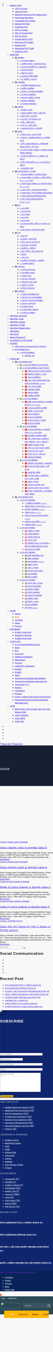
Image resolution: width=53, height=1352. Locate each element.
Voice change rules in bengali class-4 (23, 867)
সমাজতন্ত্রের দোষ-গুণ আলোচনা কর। (16, 1000)
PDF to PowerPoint (24, 33)
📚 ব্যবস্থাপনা (20, 266)
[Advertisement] (26, 813)
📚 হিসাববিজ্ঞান (20, 291)
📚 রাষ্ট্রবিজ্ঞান (19, 57)
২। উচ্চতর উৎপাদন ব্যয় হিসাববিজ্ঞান (31, 297)
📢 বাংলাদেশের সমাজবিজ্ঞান (33, 595)
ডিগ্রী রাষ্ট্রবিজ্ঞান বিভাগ (22, 349)
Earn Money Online (14, 1164)
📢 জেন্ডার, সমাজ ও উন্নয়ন (34, 583)
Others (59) (10, 1129)
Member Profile (17, 325)
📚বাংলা (17, 205)
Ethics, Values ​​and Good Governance (33, 696)
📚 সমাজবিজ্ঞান (20, 82)
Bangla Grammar (23, 635)
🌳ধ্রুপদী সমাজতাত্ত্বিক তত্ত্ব (34, 555)
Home (11, 1314)
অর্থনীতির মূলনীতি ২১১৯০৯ (33, 524)
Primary (18, 663)
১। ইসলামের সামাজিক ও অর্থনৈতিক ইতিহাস (33, 174)
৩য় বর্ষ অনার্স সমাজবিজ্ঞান (27, 552)
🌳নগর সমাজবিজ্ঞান (31, 574)
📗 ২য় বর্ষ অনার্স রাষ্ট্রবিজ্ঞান (29, 398)
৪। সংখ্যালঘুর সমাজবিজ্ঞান (28, 94)
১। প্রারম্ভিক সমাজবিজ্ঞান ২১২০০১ (36, 503)
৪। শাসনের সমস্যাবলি (26, 70)
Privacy (18, 626)
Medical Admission (24, 656)
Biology (18, 687)
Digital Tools (16, 5)
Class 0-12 (23, 1314)
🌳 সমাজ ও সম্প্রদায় (32, 567)
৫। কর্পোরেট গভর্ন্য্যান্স (26, 306)
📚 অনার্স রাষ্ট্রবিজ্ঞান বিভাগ (23, 361)
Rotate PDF (20, 45)
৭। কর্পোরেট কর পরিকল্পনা (27, 312)
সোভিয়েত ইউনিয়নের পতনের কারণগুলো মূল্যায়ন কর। (21, 1003)
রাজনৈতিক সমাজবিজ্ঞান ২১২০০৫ (35, 509)
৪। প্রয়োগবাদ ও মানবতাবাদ (28, 245)
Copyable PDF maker (25, 20)
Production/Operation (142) (18, 1116)
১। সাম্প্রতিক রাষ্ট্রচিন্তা (27, 60)
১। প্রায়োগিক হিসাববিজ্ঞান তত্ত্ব (29, 294)
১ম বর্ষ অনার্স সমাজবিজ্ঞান (27, 500)
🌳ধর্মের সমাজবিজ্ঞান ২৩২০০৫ (34, 561)
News (17, 623)
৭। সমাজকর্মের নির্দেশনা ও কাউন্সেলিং (31, 128)
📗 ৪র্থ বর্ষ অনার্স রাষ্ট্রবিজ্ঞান (29, 460)
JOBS (12, 706)
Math (17, 675)
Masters (35, 1314)
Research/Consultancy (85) (18, 1119)
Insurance (10, 1155)
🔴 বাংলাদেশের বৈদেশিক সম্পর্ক (34, 484)
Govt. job (19, 653)
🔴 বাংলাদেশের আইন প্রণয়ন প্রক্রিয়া (37, 487)
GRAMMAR (15, 629)
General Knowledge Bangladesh (30, 678)
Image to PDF (21, 51)
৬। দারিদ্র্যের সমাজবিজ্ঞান (27, 100)
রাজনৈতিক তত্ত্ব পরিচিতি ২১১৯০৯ (35, 521)
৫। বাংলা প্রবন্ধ (25, 220)
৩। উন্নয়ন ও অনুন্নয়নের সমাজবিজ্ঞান (31, 91)
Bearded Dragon (13, 1143)
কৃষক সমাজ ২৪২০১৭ (31, 607)
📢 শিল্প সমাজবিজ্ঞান (31, 604)
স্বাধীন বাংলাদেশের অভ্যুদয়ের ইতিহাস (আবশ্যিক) (30, 346)
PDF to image (21, 30)
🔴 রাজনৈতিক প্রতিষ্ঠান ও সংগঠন (35, 374)
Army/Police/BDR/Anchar (27, 644)
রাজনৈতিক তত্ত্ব (30, 355)
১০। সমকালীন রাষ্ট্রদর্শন (27, 263)
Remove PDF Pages (24, 42)
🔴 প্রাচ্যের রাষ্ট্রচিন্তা (32, 414)
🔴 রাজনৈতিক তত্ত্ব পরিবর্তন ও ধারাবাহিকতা (38, 463)
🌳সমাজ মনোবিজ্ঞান (31, 577)
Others (8, 1167)
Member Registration (20, 328)
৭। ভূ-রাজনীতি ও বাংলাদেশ (28, 79)
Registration (13, 1298)
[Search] (24, 947)
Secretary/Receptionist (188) (19, 1122)
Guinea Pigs (10, 1152)
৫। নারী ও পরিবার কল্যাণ (27, 122)
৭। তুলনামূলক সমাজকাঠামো (28, 103)
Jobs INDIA (20, 718)
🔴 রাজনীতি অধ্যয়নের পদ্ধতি (34, 444)
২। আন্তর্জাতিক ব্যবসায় (27, 272)
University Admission (25, 666)
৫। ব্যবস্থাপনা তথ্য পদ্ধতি (28, 282)
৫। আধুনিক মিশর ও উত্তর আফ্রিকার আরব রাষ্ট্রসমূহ (36, 192)
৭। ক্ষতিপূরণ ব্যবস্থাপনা (27, 288)
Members (14, 331)
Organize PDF (21, 27)
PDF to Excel (21, 8)
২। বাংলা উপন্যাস (25, 211)
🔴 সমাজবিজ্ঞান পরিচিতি (32, 389)
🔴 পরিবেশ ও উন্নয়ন (32, 481)
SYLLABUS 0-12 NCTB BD (21, 340)
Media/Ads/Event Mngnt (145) (19, 1107)
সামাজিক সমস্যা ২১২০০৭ (33, 512)
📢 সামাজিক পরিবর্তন (31, 598)
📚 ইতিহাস (18, 131)
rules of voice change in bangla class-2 (25, 906)
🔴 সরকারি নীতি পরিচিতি (32, 472)
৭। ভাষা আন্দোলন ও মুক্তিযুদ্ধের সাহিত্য (32, 229)
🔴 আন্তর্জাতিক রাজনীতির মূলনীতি (36, 435)
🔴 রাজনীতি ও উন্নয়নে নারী (34, 411)
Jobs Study (12, 1200)
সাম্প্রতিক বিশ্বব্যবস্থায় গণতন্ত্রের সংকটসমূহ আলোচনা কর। (23, 1006)
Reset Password (17, 337)
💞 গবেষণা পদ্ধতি (31, 540)
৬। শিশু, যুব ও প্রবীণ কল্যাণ (28, 125)
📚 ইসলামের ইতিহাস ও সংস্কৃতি (25, 171)
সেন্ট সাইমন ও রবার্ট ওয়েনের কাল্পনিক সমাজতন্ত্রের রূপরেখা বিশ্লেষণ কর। (27, 991)
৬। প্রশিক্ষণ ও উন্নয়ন (27, 285)
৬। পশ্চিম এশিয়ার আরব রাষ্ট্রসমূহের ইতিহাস (33, 196)
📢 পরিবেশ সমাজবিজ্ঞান (32, 592)
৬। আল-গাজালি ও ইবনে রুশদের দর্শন (31, 251)
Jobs (9, 1197)
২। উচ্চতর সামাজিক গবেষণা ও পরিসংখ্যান (33, 113)
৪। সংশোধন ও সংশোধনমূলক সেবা (30, 119)
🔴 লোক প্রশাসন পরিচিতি (33, 386)
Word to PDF (21, 11)
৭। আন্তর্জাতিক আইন (27, 168)
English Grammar (23, 638)
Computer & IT (22, 684)
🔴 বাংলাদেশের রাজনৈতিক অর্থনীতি (36, 408)
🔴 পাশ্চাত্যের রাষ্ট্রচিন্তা (33, 377)
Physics (18, 693)
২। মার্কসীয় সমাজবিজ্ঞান (27, 88)
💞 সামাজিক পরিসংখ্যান (32, 537)
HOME (13, 610)
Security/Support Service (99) (19, 1125)
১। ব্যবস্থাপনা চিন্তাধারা (27, 269)
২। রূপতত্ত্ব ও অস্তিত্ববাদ (28, 239)
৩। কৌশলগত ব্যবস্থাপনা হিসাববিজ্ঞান (31, 300)
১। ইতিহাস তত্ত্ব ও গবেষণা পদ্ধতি (30, 134)
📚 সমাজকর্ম (19, 106)
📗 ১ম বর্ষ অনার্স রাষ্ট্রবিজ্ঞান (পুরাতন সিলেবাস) (34, 368)
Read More (5, 859)
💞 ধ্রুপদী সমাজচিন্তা (32, 534)
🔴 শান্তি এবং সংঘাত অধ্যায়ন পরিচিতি (37, 448)
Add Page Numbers (24, 17)
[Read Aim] (11, 1305)
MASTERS (14, 54)
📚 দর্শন (17, 232)
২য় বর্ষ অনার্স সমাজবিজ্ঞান (27, 527)
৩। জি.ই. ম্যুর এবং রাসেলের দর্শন (30, 242)
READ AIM (9, 1289)
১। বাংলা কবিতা (24, 208)
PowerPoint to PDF (24, 39)
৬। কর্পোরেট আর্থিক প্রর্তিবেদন (29, 309)
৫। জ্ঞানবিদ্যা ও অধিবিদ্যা (27, 248)
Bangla (18, 669)
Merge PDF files (22, 23)
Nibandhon (20, 660)
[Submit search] (49, 1305)
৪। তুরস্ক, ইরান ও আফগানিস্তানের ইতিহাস (33, 189)
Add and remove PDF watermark (31, 14)
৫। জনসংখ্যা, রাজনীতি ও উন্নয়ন (30, 97)
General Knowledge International (31, 681)
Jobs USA (19, 721)
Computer (12, 1179)
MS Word (14, 334)
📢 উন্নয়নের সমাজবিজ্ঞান (33, 586)
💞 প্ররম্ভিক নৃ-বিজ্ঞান (32, 530)
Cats (7, 1146)
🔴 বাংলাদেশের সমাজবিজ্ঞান (33, 417)
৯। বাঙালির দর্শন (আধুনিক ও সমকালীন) (32, 260)
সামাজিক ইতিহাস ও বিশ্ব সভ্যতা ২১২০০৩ (38, 506)
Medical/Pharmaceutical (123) (19, 1110)
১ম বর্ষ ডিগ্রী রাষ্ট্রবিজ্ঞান (27, 352)
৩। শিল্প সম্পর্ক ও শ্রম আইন (28, 116)
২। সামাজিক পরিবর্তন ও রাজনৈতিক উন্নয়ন (33, 63)
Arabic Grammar (23, 632)
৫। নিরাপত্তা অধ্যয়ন (26, 73)
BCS (17, 650)
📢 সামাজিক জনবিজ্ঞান (32, 589)
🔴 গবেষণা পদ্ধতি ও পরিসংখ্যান (35, 454)
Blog (17, 617)
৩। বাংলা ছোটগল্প (25, 214)
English (18, 672)
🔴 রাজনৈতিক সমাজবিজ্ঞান (33, 457)
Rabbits (8, 1161)
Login (3, 1298)
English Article (11, 1140)
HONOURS (14, 358)
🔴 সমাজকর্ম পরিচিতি (31, 392)
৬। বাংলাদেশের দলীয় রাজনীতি (29, 76)
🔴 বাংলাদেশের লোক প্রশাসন (34, 451)
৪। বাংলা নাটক (24, 217)
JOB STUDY (15, 641)
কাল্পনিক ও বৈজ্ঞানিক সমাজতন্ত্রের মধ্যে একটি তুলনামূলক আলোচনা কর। (27, 994)
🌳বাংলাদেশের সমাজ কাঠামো (34, 570)
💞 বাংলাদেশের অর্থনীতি (32, 549)
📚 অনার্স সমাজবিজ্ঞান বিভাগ (24, 497)
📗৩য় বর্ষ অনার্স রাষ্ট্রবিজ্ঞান (28, 426)
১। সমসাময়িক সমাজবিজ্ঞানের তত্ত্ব (30, 85)
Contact (19, 620)
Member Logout (17, 322)
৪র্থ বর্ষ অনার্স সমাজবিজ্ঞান (27, 580)
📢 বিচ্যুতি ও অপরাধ (31, 601)
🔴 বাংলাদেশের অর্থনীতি (32, 423)
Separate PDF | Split (24, 48)
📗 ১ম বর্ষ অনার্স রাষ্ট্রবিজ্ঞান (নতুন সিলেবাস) (34, 365)
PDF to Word (21, 36)
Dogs (7, 1149)
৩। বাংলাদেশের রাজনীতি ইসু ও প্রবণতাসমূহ (33, 67)
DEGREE (14, 343)
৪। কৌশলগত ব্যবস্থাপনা (27, 279)
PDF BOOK (12, 1206)
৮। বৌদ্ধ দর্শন (24, 257)
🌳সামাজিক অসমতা (31, 564)
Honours (12, 1194)
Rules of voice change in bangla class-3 (25, 887)
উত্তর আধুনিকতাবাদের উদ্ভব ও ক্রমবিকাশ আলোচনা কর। (23, 985)
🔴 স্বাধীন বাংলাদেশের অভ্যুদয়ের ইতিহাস (38, 371)
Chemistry (20, 690)
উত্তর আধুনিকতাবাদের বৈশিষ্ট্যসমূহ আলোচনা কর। (20, 988)
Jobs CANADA (21, 715)
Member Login (17, 318)
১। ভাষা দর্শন (24, 236)
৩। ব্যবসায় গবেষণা (25, 275)
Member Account (18, 315)
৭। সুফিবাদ (23, 254)
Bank (17, 647)
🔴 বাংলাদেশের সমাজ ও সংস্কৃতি (35, 420)
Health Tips (12, 1191)
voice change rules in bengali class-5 (23, 847)
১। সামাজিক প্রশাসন (26, 110)
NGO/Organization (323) (17, 1113)
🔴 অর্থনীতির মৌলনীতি (32, 395)
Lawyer (8, 1158)
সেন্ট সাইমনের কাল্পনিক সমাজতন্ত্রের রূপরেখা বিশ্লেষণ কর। (23, 997)
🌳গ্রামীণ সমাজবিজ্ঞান (32, 558)
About (18, 613)
